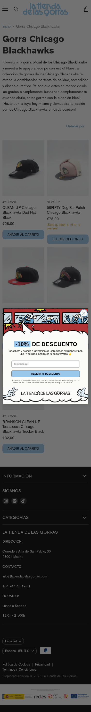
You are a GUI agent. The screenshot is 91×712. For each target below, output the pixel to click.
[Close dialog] (83, 313)
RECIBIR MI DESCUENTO (45, 373)
